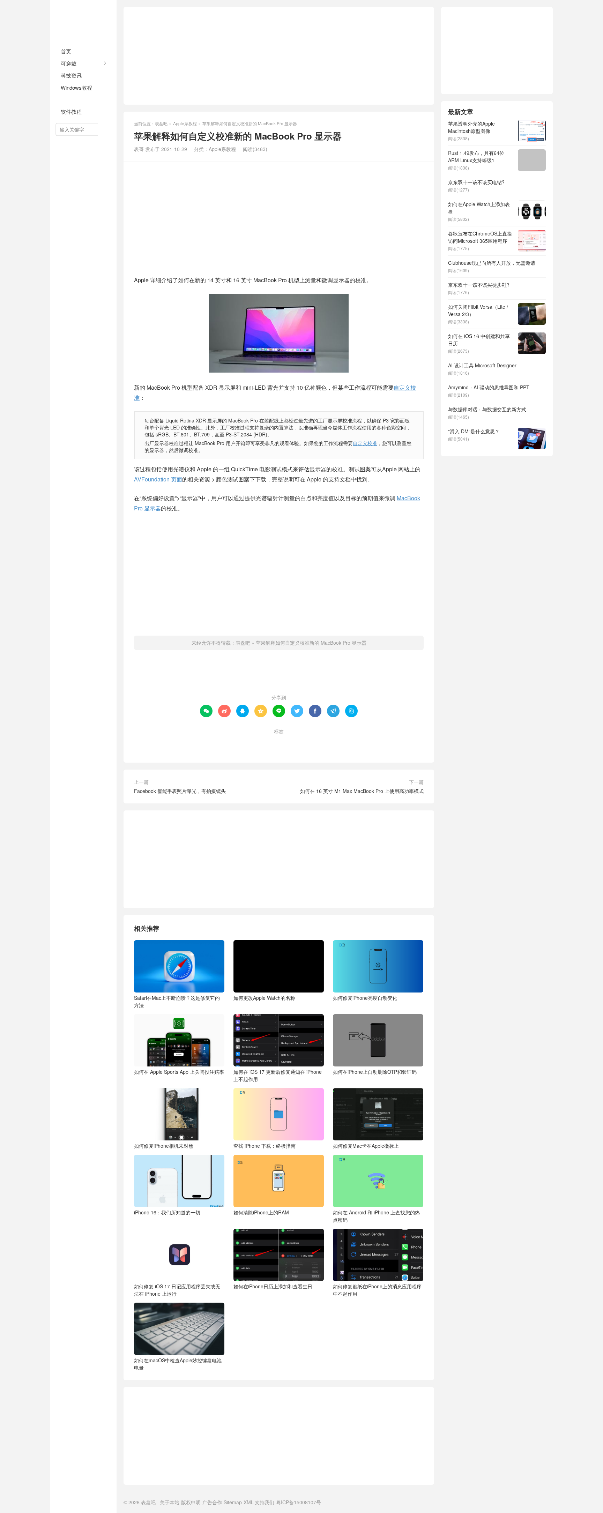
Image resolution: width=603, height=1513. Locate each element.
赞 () (279, 675)
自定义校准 (365, 443)
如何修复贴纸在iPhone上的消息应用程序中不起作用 (377, 1290)
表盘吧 (83, 21)
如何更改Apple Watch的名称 (264, 997)
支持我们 (264, 1502)
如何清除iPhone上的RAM (261, 1212)
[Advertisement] (279, 56)
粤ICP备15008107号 (298, 1502)
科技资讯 (71, 75)
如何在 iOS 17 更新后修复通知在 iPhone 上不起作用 (277, 1075)
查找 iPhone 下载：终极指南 (264, 1145)
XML (248, 1502)
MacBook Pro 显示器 (261, 742)
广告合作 (212, 1502)
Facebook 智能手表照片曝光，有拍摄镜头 (180, 790)
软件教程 (71, 111)
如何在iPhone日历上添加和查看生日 (272, 1286)
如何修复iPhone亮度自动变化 (365, 997)
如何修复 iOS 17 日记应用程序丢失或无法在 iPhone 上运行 (177, 1290)
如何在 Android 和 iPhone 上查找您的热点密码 (376, 1216)
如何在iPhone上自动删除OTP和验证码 (375, 1071)
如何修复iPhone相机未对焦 (163, 1145)
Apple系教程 (76, 99)
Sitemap (233, 1502)
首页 (66, 51)
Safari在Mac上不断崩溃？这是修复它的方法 (177, 1001)
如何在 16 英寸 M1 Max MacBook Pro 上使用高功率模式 (362, 790)
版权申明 (191, 1502)
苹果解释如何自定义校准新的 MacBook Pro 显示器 (311, 642)
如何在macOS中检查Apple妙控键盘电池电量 (178, 1364)
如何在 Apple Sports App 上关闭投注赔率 (179, 1071)
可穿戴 (68, 63)
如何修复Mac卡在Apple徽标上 (366, 1145)
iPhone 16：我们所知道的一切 (167, 1212)
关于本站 (169, 1502)
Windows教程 (76, 87)
